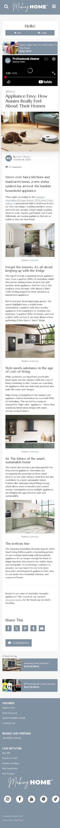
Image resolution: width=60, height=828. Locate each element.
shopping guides (13, 599)
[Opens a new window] (7, 799)
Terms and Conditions (13, 820)
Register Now (8, 707)
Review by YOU (9, 758)
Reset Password (9, 713)
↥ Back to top (9, 656)
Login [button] (43, 32)
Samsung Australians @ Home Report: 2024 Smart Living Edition (29, 200)
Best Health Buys (10, 768)
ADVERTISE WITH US (11, 738)
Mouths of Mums (10, 763)
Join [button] (19, 32)
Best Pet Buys (8, 773)
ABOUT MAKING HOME (13, 718)
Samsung (34, 260)
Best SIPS (6, 753)
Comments (20, 643)
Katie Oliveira (23, 156)
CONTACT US (8, 723)
